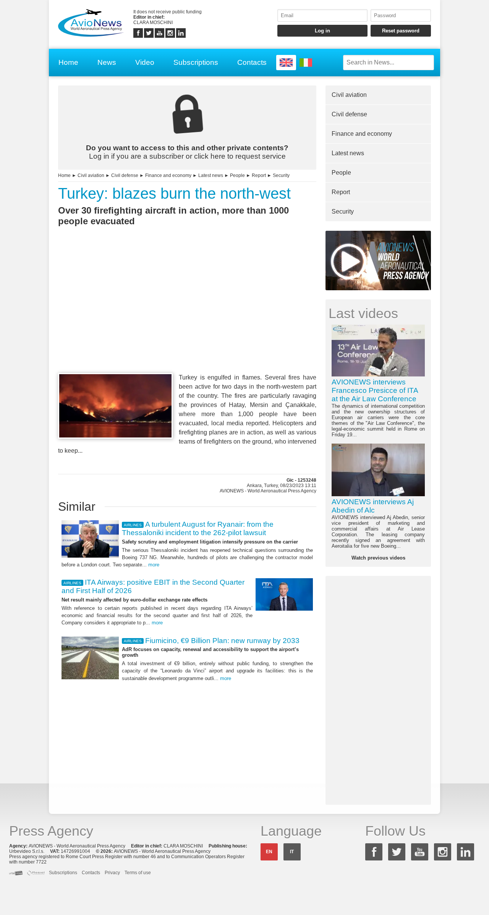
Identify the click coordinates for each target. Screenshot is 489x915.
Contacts (252, 62)
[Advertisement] (187, 313)
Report (259, 175)
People (237, 175)
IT (292, 851)
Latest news (210, 175)
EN (269, 851)
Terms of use (138, 872)
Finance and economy (168, 175)
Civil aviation (91, 175)
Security (281, 175)
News (106, 62)
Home (68, 62)
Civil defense (124, 175)
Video (144, 62)
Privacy (112, 872)
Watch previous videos (378, 558)
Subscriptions (195, 62)
